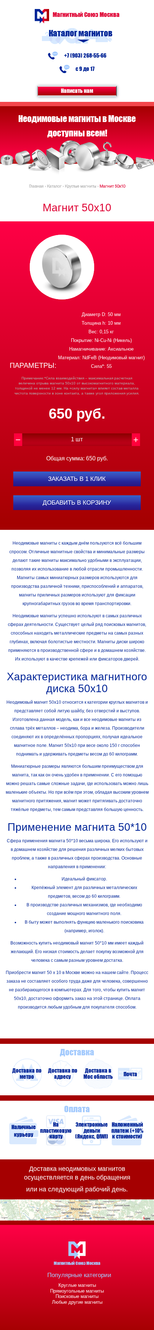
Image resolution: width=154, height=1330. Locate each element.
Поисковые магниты (77, 1296)
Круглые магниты (77, 1285)
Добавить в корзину (77, 502)
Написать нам (77, 90)
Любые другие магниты (77, 1302)
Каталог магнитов (80, 33)
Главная (36, 186)
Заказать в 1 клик (77, 478)
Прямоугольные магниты (77, 1291)
